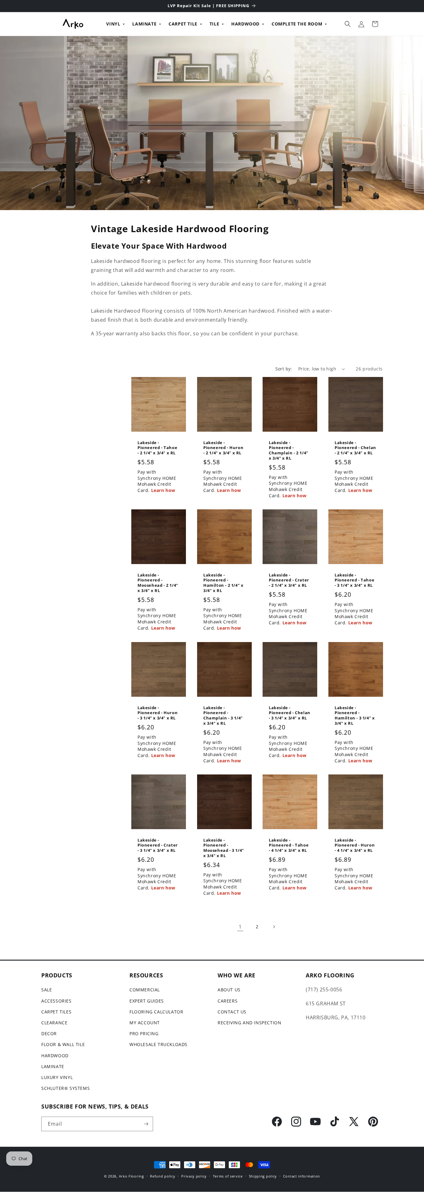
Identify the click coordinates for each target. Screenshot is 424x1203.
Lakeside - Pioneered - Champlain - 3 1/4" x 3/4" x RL (223, 715)
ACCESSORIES (56, 1001)
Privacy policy (194, 1176)
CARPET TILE (183, 24)
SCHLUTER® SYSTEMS (65, 1088)
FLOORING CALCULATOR (156, 1012)
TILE (214, 24)
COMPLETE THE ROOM (297, 24)
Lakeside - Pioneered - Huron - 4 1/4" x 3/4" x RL (355, 845)
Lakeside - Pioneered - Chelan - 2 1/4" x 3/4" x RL (355, 448)
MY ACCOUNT (144, 1023)
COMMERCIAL (144, 990)
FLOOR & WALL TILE (63, 1044)
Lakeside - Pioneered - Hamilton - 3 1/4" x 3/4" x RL (355, 715)
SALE (46, 990)
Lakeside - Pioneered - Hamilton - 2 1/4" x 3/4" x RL (223, 583)
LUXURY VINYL (57, 1077)
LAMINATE (144, 24)
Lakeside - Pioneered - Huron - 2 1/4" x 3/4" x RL (223, 448)
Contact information (301, 1176)
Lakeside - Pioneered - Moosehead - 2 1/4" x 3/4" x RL (158, 583)
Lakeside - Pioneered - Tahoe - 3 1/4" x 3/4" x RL (354, 580)
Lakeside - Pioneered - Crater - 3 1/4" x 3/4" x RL (158, 845)
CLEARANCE (54, 1023)
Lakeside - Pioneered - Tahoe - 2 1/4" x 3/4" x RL (157, 448)
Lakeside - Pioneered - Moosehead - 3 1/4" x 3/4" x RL (223, 847)
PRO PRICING (144, 1033)
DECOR (49, 1033)
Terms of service (228, 1176)
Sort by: (283, 369)
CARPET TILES (56, 1012)
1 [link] (240, 926)
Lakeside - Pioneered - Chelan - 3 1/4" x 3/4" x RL (289, 713)
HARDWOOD (245, 24)
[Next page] (274, 927)
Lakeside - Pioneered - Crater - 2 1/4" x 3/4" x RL (289, 580)
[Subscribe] (146, 1124)
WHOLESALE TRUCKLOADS (158, 1044)
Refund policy (162, 1176)
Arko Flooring (131, 1176)
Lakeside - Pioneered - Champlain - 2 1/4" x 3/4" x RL (288, 450)
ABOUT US (229, 990)
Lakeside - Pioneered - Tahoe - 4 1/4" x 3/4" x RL (289, 845)
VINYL (113, 24)
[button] (347, 24)
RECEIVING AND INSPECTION (249, 1023)
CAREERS (227, 1001)
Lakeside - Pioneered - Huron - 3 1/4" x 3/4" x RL (158, 713)
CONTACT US (232, 1012)
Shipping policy (263, 1176)
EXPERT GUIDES (146, 1001)
